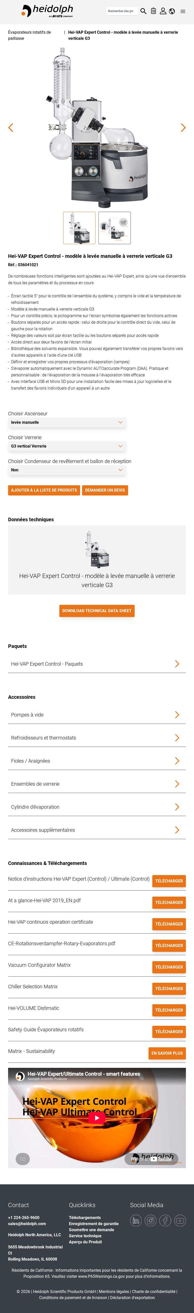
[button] (97, 664)
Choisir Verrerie (24, 437)
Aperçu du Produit (85, 1242)
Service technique (85, 1235)
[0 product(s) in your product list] (153, 11)
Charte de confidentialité (154, 1291)
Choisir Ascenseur (27, 414)
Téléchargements (85, 1217)
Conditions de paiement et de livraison (73, 1297)
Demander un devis (105, 490)
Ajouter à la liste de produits (44, 490)
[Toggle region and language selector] (172, 11)
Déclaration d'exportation (132, 1297)
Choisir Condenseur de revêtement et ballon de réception (69, 461)
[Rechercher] (143, 11)
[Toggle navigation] (183, 11)
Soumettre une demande (91, 1229)
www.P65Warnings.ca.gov (101, 1276)
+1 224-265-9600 (23, 1217)
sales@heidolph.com (27, 1223)
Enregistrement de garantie (94, 1223)
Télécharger (169, 881)
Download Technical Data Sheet (97, 610)
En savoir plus (167, 1053)
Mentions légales (114, 1291)
